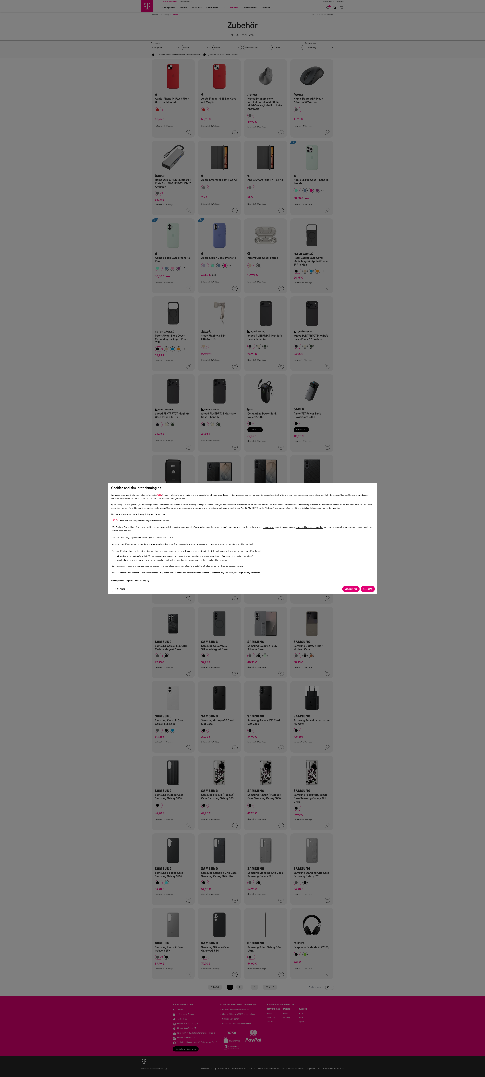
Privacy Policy (117, 580)
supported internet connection (309, 527)
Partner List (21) (142, 580)
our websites (268, 527)
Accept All (367, 589)
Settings (121, 589)
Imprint (129, 580)
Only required (351, 589)
